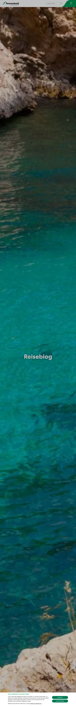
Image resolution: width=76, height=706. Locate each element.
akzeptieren (60, 697)
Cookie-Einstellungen (60, 701)
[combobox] (54, 3)
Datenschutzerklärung (36, 703)
